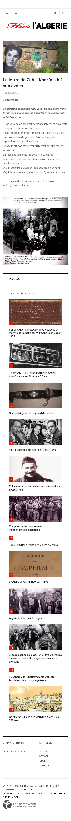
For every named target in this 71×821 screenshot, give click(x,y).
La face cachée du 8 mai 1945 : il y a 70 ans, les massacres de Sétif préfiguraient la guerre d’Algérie (35, 658)
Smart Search (46, 742)
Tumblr (42, 761)
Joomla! (7, 793)
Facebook (43, 756)
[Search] (63, 13)
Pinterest (43, 765)
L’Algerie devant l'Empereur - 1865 (28, 582)
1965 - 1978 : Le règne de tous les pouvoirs (33, 545)
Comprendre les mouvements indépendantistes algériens (26, 528)
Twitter (42, 751)
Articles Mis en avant (14, 751)
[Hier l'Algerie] (35, 26)
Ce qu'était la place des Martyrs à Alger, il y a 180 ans (34, 718)
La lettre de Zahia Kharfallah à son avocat (33, 83)
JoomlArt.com (24, 789)
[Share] (55, 13)
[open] (7, 13)
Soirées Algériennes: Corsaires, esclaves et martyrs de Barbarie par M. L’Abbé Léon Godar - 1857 (35, 333)
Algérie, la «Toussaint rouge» (25, 618)
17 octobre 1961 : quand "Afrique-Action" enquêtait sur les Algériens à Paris (32, 375)
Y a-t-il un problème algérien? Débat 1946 (32, 450)
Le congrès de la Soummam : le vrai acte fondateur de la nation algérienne (31, 678)
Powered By (19, 804)
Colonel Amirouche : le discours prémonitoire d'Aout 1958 (34, 488)
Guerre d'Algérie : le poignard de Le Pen (31, 413)
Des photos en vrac (13, 742)
